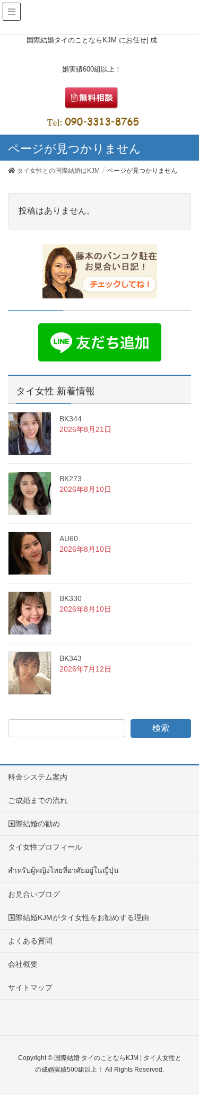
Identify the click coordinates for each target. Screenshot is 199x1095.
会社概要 (23, 964)
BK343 (70, 658)
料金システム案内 (37, 777)
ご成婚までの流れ (37, 800)
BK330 (70, 598)
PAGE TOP (183, 1052)
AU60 (68, 538)
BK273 (70, 478)
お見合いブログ (34, 894)
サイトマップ (30, 987)
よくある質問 (30, 941)
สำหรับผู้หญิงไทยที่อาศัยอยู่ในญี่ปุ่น (63, 870)
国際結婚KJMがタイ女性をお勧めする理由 (78, 917)
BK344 (70, 418)
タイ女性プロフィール (45, 847)
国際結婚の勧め (34, 823)
